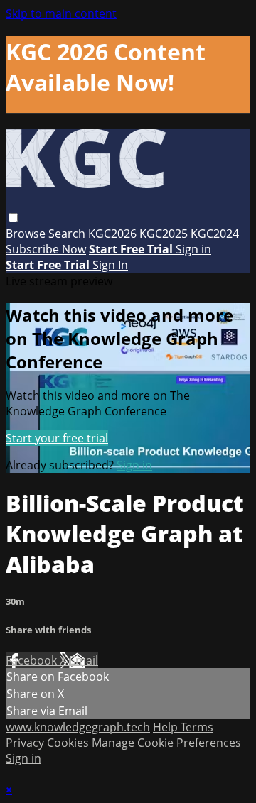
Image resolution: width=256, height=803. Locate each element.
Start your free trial (57, 438)
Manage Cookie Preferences (166, 742)
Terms (197, 727)
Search (68, 233)
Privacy (26, 742)
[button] (13, 217)
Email (83, 660)
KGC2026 (112, 233)
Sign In (110, 265)
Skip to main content (61, 13)
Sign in (193, 249)
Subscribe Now (46, 249)
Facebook (33, 660)
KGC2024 (215, 233)
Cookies (69, 742)
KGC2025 (163, 233)
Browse (27, 233)
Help (167, 727)
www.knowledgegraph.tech (78, 727)
